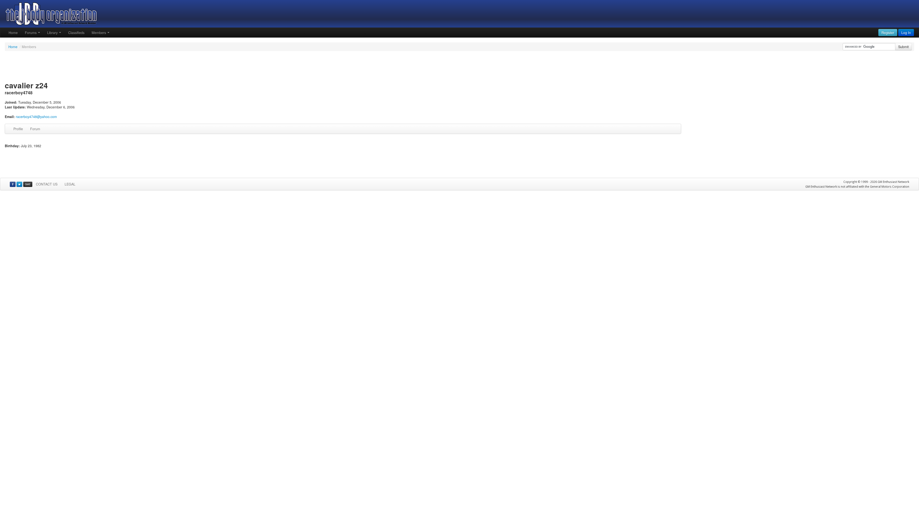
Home (13, 32)
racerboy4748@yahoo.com (36, 116)
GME (28, 184)
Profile (18, 128)
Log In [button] (906, 32)
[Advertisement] (459, 66)
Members (99, 32)
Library (53, 32)
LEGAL (70, 184)
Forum (35, 128)
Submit (903, 46)
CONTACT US (46, 184)
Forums (31, 32)
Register (887, 32)
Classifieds (76, 32)
